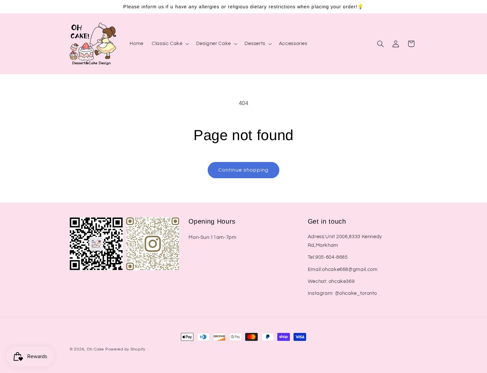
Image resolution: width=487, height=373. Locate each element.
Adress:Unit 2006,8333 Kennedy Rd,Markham (345, 241)
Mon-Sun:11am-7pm (212, 237)
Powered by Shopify (125, 349)
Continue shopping (243, 170)
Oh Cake (96, 349)
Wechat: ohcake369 (331, 281)
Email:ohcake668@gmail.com (343, 269)
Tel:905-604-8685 (328, 257)
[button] (170, 43)
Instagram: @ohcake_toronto (342, 293)
